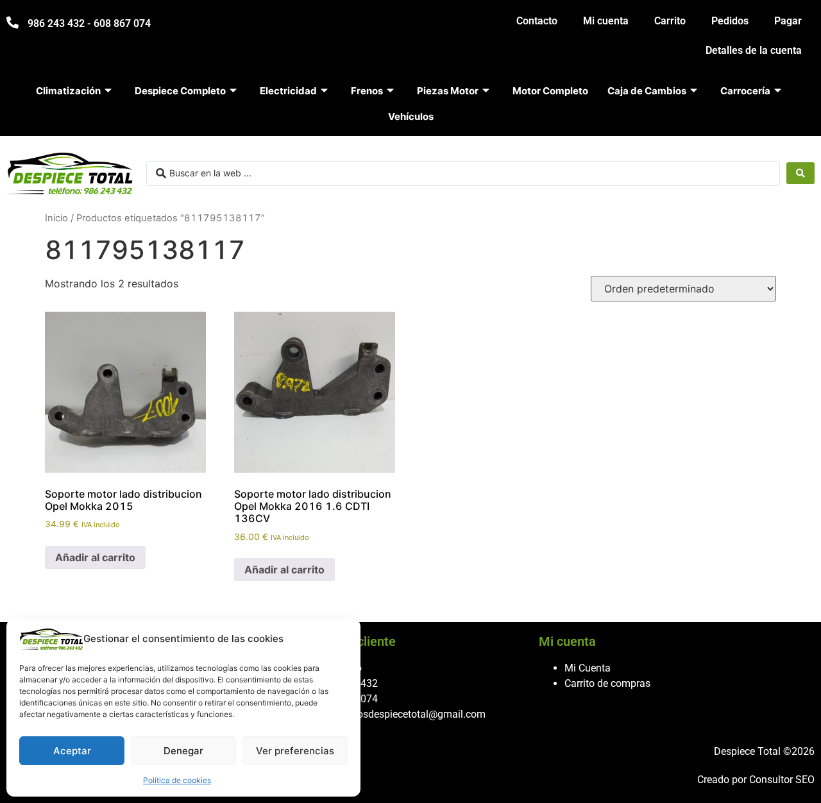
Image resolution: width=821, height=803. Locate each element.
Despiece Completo (180, 91)
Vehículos (411, 116)
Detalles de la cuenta (754, 50)
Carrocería (745, 91)
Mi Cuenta (587, 668)
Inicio (56, 218)
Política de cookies (177, 780)
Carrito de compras (607, 683)
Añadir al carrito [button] (95, 557)
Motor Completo (550, 91)
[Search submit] (800, 173)
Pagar (788, 21)
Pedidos (730, 21)
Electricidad (288, 91)
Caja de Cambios (646, 91)
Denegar (183, 751)
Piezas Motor (447, 91)
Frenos (367, 91)
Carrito (670, 21)
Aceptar (72, 751)
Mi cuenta (606, 21)
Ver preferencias (295, 751)
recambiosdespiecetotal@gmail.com (403, 714)
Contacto (536, 21)
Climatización (68, 91)
